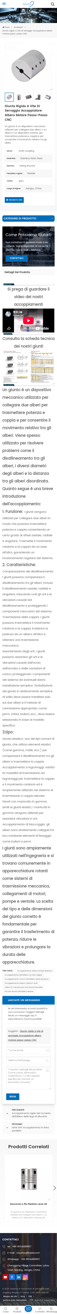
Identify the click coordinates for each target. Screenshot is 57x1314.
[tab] (17, 272)
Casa (7, 27)
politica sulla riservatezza (15, 1300)
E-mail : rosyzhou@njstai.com (23, 1253)
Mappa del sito (10, 1296)
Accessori (18, 27)
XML (30, 1296)
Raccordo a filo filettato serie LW (28, 1204)
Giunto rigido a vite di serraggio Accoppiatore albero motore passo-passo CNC (25, 1035)
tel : (19, 1246)
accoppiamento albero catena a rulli (21, 983)
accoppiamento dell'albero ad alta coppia (23, 975)
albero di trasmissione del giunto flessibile (24, 987)
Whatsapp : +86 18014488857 (23, 1259)
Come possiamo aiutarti (28, 235)
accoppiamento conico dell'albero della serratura (26, 979)
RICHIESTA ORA (15, 200)
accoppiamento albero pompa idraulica (34, 970)
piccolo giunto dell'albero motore (19, 991)
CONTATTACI (16, 258)
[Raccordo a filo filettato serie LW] (28, 1178)
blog (23, 1296)
